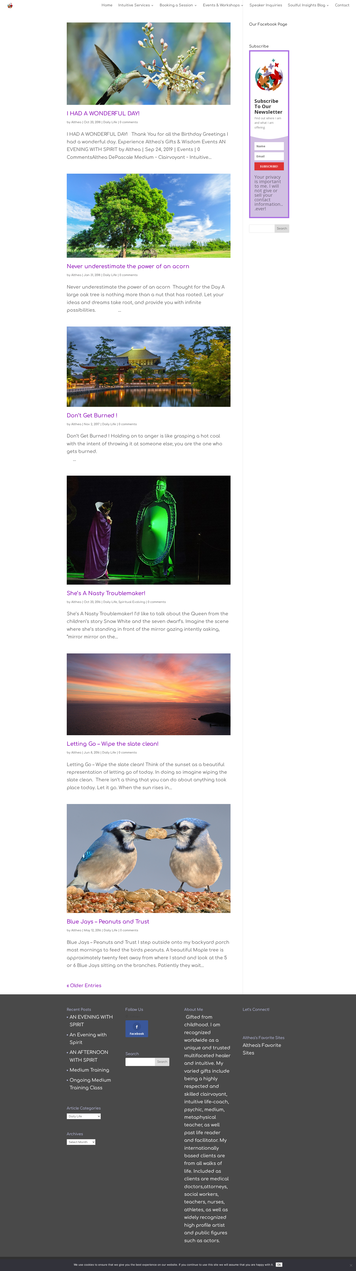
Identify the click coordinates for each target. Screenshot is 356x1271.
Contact (342, 5)
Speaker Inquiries (265, 5)
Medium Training (89, 1070)
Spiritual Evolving (131, 602)
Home (107, 5)
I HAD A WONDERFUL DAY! (103, 114)
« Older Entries (84, 985)
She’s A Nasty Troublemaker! (106, 593)
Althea (76, 122)
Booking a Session (176, 5)
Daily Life (110, 122)
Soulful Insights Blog (306, 5)
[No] (351, 1265)
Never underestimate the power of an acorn (128, 266)
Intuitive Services (134, 5)
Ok (279, 1264)
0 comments (129, 122)
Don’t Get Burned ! (92, 416)
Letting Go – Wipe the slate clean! (113, 744)
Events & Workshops (221, 5)
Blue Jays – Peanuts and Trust (108, 922)
